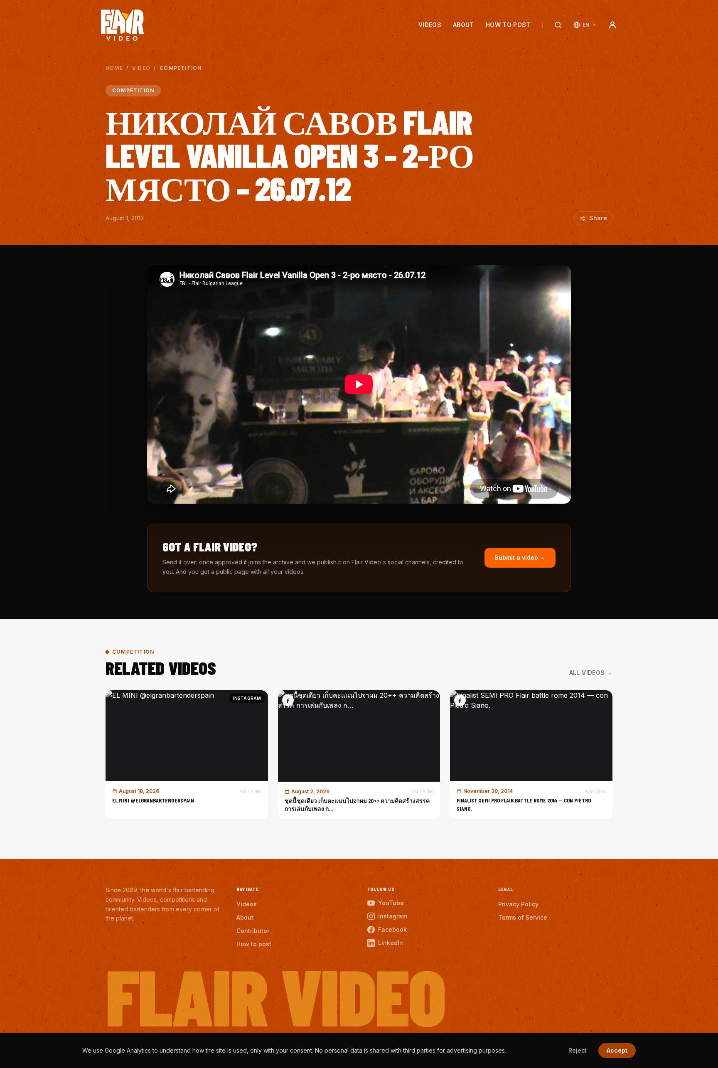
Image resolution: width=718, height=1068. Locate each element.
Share (598, 217)
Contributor (252, 930)
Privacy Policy (518, 904)
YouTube (391, 902)
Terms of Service (522, 917)
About (463, 24)
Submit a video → (520, 557)
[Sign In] (612, 25)
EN (586, 25)
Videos (429, 24)
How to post (508, 24)
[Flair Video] (122, 25)
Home (114, 68)
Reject (577, 1050)
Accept (617, 1050)
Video (141, 68)
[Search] (558, 25)
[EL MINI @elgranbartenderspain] (187, 754)
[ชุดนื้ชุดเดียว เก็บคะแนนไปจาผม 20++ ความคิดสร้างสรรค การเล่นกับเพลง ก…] (359, 754)
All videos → (590, 672)
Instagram (392, 916)
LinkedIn (390, 942)
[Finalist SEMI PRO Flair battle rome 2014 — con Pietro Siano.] (531, 754)
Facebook (392, 929)
